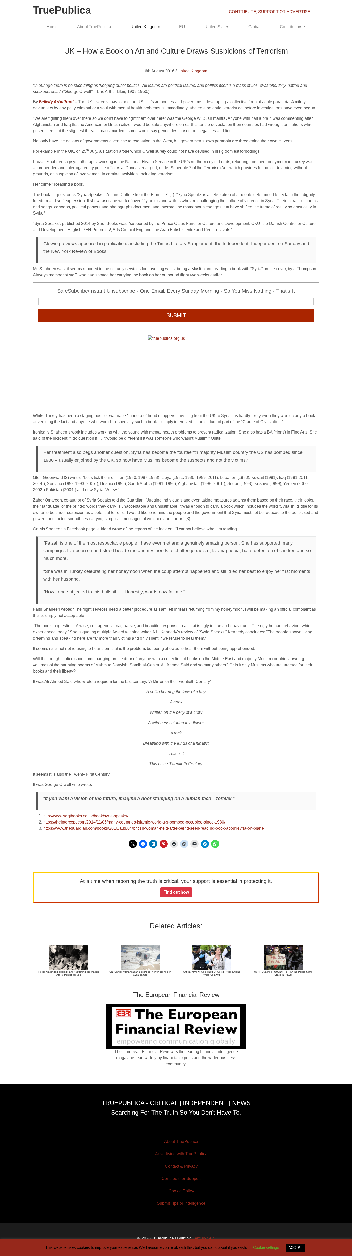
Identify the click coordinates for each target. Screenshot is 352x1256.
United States (216, 26)
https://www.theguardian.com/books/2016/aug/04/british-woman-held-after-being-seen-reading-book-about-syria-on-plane (153, 828)
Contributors (291, 26)
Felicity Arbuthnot (56, 102)
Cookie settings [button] (266, 1247)
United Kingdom (145, 26)
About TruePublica (94, 26)
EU (182, 26)
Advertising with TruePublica (181, 1154)
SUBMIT (176, 315)
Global (254, 26)
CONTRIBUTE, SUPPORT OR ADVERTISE (270, 12)
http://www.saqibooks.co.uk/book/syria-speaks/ (85, 816)
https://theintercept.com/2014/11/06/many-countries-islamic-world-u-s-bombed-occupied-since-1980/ (134, 822)
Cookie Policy (181, 1191)
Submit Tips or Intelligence (181, 1203)
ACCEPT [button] (295, 1248)
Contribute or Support (181, 1178)
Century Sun (203, 1238)
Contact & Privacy (181, 1166)
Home (52, 26)
